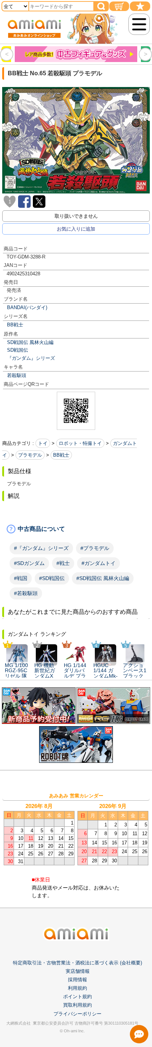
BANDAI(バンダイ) (27, 307)
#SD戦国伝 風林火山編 (102, 578)
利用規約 (77, 988)
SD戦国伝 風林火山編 (30, 342)
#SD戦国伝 (52, 578)
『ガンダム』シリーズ (31, 358)
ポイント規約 (77, 996)
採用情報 (77, 979)
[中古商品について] (76, 529)
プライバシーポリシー (77, 1014)
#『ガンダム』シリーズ (41, 548)
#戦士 (63, 563)
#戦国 (20, 578)
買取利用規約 (77, 1005)
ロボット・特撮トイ (80, 443)
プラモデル (30, 455)
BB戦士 (15, 324)
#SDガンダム (29, 563)
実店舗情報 (78, 971)
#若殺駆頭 (26, 593)
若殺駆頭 (16, 375)
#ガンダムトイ (98, 563)
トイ (43, 443)
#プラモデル (94, 548)
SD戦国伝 (17, 350)
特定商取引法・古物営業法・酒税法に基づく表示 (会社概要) (77, 963)
